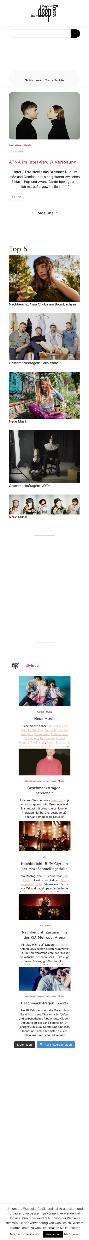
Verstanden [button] (53, 1234)
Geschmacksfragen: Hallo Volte (33, 363)
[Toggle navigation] (7, 42)
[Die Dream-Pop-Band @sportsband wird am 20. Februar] (44, 1002)
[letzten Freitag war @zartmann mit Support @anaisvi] (44, 929)
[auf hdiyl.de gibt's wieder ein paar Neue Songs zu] (44, 711)
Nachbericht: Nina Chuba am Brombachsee (42, 304)
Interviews (15, 145)
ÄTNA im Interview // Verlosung (43, 162)
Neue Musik (18, 421)
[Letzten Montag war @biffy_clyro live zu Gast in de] (44, 856)
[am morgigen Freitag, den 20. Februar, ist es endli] (44, 784)
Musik (27, 145)
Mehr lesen (72, 1234)
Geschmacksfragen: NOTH (29, 486)
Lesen (16, 197)
